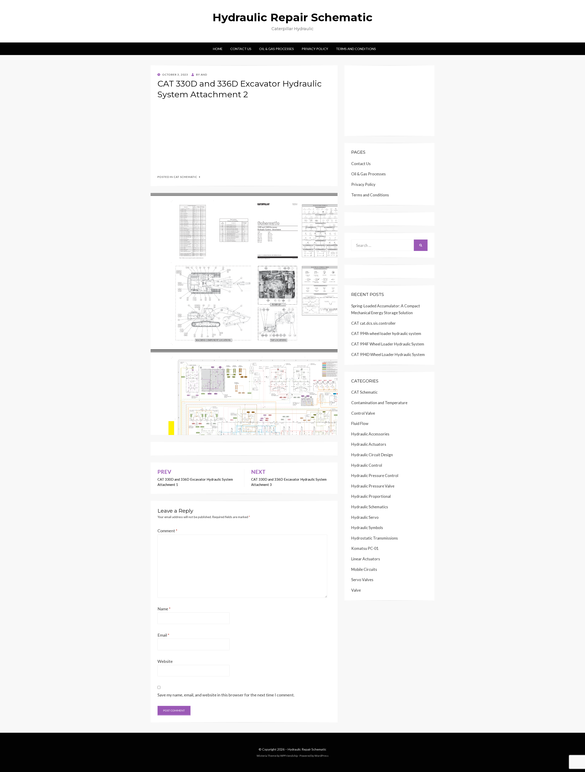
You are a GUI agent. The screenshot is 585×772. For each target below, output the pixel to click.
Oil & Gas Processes (276, 49)
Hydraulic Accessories (370, 434)
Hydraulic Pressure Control (374, 475)
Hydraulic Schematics (369, 506)
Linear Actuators (365, 558)
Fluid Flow (359, 423)
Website (165, 661)
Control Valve (363, 413)
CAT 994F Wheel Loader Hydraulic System (387, 344)
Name (163, 608)
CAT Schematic (185, 177)
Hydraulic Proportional (371, 496)
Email (163, 635)
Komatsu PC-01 (365, 548)
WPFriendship (289, 755)
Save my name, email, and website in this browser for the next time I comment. (226, 694)
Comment (167, 530)
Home (218, 49)
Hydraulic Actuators (368, 444)
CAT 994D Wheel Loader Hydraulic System (388, 354)
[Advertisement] (244, 135)
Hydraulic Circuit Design (372, 454)
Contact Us (240, 49)
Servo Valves (362, 579)
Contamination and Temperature (379, 402)
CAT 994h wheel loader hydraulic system (386, 333)
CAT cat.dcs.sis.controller (373, 323)
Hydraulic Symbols (367, 527)
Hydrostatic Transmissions (374, 538)
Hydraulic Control (366, 465)
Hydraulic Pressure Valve (372, 486)
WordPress (321, 755)
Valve (356, 590)
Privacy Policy (315, 49)
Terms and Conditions (356, 49)
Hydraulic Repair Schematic (292, 17)
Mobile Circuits (364, 569)
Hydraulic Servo (365, 517)
